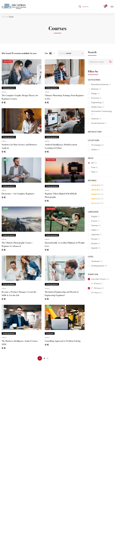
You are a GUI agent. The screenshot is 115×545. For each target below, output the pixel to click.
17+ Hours (96, 293)
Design (95, 93)
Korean (95, 239)
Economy (96, 98)
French (95, 221)
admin (4, 92)
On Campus (97, 145)
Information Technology (101, 112)
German (96, 225)
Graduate (96, 261)
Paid (94, 172)
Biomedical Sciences (101, 84)
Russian (95, 243)
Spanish (95, 248)
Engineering (97, 102)
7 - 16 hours (97, 288)
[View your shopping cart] (105, 6)
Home (4, 17)
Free (94, 167)
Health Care (97, 107)
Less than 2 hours (100, 279)
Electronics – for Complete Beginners (18, 194)
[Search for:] (90, 6)
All (94, 163)
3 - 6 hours (97, 283)
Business (96, 89)
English (95, 216)
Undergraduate (99, 266)
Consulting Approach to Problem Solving (63, 341)
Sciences (96, 119)
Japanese (96, 234)
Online (95, 150)
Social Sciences (99, 123)
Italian (95, 230)
